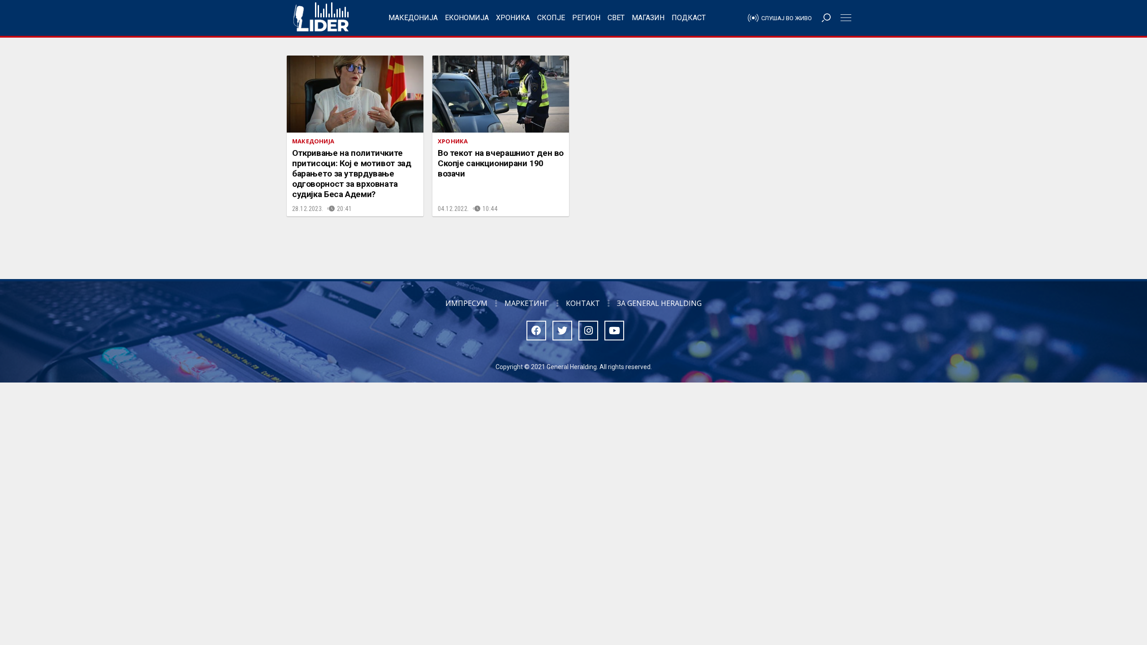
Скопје (551, 17)
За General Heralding (659, 303)
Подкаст (689, 17)
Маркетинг (527, 303)
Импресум (466, 303)
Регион (586, 17)
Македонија (413, 17)
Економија (467, 17)
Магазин (648, 17)
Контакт (583, 303)
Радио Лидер (321, 18)
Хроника (513, 17)
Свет (616, 17)
